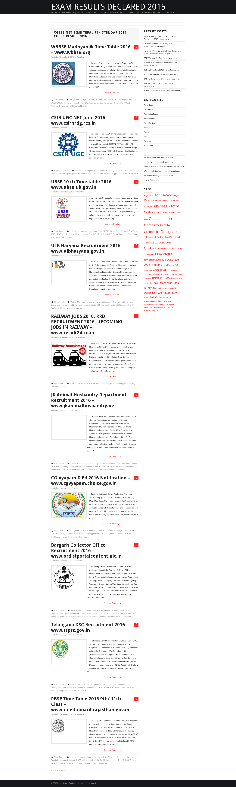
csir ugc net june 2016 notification (75, 174)
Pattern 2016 (75, 302)
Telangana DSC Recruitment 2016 (99, 688)
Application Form (163, 201)
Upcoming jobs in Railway (125, 384)
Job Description (171, 259)
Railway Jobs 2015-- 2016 (80, 384)
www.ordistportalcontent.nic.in (119, 617)
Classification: (161, 218)
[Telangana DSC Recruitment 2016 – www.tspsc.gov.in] (69, 649)
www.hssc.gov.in (170, 301)
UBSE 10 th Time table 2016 (67, 234)
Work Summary (167, 292)
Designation (170, 232)
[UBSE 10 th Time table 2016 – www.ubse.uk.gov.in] (69, 207)
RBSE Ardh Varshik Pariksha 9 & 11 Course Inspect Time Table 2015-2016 (105, 760)
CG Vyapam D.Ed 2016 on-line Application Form (84, 534)
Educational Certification (156, 237)
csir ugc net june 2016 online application (106, 174)
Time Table (58, 100)
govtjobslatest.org (152, 260)
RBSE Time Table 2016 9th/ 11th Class (66, 763)
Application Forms (61, 171)
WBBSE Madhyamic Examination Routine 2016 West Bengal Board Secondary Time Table (87, 103)
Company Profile (157, 225)
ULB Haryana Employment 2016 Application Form (101, 302)
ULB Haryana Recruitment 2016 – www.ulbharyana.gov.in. (87, 248)
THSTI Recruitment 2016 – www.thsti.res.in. (161, 74)
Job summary (152, 264)
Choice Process (168, 213)
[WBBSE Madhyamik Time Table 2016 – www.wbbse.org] (69, 73)
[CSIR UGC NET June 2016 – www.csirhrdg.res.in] (69, 145)
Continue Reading (113, 93)
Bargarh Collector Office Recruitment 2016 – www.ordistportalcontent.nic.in (86, 550)
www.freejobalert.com (153, 301)
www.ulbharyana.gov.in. (76, 308)
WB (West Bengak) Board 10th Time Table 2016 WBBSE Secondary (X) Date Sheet (103, 100)
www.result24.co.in (58, 387)
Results (147, 137)
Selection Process (162, 278)
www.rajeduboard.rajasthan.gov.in (96, 763)
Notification (58, 384)
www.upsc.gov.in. (166, 307)
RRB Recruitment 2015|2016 (102, 384)
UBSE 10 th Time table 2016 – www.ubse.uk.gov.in (83, 184)
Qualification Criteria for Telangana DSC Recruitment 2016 (93, 685)
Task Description (162, 282)
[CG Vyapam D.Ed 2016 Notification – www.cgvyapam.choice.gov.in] (69, 505)
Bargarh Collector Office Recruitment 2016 (102, 613)
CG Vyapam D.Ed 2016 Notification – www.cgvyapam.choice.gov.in (90, 480)
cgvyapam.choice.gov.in (79, 537)
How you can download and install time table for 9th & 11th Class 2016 (97, 757)
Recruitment (59, 302)
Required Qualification (170, 274)
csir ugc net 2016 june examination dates (91, 171)
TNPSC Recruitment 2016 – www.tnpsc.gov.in (162, 79)
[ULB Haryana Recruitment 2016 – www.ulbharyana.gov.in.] (69, 265)
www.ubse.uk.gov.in (64, 237)
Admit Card (148, 105)
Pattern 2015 (179, 265)
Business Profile (165, 206)
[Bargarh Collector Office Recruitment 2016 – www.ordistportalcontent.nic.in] (69, 578)
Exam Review (149, 123)
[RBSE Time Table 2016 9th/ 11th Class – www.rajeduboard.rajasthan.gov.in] (69, 726)
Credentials (152, 232)
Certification (152, 212)
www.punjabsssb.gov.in (165, 304)
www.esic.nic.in (167, 297)
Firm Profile (164, 254)
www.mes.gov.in (150, 304)
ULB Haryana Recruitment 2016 (83, 305)
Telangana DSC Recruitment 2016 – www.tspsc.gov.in (89, 627)
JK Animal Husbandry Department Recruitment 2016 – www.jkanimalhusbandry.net (88, 400)
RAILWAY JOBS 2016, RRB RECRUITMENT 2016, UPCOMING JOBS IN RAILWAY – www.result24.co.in (87, 324)
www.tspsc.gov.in (79, 691)
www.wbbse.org (81, 106)
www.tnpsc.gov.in (151, 307)
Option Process (167, 265)
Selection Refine (177, 278)
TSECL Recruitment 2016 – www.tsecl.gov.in (161, 70)
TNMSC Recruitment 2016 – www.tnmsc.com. (162, 91)
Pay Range (148, 270)
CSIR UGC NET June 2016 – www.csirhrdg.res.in (80, 120)
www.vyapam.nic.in (151, 311)
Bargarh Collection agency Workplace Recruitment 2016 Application (97, 610)
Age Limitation (164, 195)
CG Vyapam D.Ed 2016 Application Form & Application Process (95, 531)
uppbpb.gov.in (163, 288)
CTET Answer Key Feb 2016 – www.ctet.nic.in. (162, 58)
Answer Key (149, 110)
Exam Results (149, 119)
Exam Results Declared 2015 (108, 6)
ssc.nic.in (148, 283)
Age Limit (149, 195)
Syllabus (147, 141)
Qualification (161, 270)
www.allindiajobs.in (152, 297)
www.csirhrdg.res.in (130, 174)
